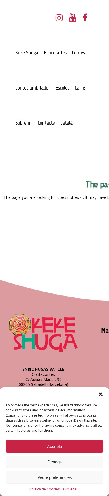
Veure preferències (54, 477)
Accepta (54, 446)
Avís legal (69, 489)
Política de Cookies (44, 489)
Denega (55, 461)
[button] (100, 394)
